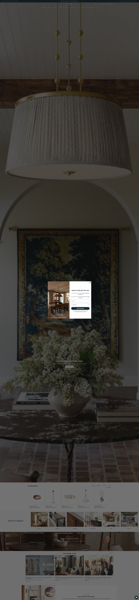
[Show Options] (88, 304)
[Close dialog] (90, 282)
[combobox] (80, 304)
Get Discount (80, 308)
